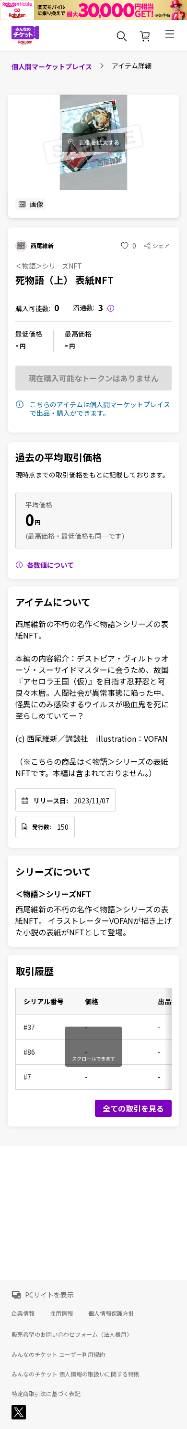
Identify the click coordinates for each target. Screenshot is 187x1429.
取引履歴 (34, 971)
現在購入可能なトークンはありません (93, 378)
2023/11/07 (91, 800)
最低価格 (28, 333)
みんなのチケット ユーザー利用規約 (58, 1354)
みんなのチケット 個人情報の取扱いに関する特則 (76, 1374)
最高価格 (78, 333)
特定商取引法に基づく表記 (46, 1393)
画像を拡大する (99, 142)
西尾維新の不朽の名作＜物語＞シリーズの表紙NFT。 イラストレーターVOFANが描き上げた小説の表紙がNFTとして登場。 (93, 920)
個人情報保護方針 (111, 1313)
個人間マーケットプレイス (52, 66)
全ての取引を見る (133, 1108)
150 (63, 827)
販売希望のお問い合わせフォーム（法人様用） (72, 1334)
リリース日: (50, 800)
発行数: (41, 827)
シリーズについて (53, 871)
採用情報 (61, 1313)
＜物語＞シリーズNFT (53, 893)
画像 (36, 204)
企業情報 (23, 1313)
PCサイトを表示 (49, 1294)
